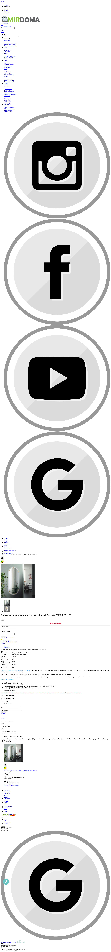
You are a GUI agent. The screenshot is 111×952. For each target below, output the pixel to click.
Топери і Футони (8, 58)
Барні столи (7, 67)
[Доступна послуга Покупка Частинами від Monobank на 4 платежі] (5, 765)
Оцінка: (6, 701)
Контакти (6, 11)
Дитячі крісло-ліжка (9, 91)
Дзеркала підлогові (9, 81)
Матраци (6, 797)
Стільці (5, 802)
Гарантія (6, 823)
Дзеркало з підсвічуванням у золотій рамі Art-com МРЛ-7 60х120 (20, 770)
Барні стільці (7, 72)
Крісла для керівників (9, 107)
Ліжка (5, 809)
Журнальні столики (9, 64)
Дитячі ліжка (7, 90)
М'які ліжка (7, 51)
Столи (5, 803)
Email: (2, 707)
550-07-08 (4, 23)
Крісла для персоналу (9, 108)
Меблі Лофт (7, 795)
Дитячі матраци (8, 93)
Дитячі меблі (7, 791)
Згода (5, 819)
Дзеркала (6, 801)
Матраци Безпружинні (9, 56)
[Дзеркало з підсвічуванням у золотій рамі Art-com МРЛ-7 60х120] (7, 605)
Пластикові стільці (8, 74)
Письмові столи (8, 66)
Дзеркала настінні (8, 79)
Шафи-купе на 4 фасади (10, 45)
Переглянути (7, 785)
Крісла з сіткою (8, 110)
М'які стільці (7, 73)
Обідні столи (7, 63)
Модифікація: (5, 626)
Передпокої (7, 790)
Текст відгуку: (4, 710)
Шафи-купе (7, 798)
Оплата (5, 9)
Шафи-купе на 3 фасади (10, 44)
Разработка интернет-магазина (9, 942)
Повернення (7, 822)
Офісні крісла (7, 99)
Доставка (6, 10)
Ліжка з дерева (7, 50)
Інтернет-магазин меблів (10, 550)
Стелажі (6, 811)
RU (2, 2)
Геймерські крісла (8, 111)
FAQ (5, 821)
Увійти (2, 1)
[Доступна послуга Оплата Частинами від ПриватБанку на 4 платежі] (5, 769)
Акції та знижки (8, 806)
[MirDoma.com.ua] (20, 22)
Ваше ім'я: (3, 705)
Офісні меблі (7, 793)
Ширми (6, 807)
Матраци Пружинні (9, 57)
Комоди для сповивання (10, 94)
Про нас (6, 13)
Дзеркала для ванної (9, 80)
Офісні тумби (7, 101)
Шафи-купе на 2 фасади (10, 43)
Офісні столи (7, 100)
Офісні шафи (7, 103)
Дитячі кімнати (8, 89)
